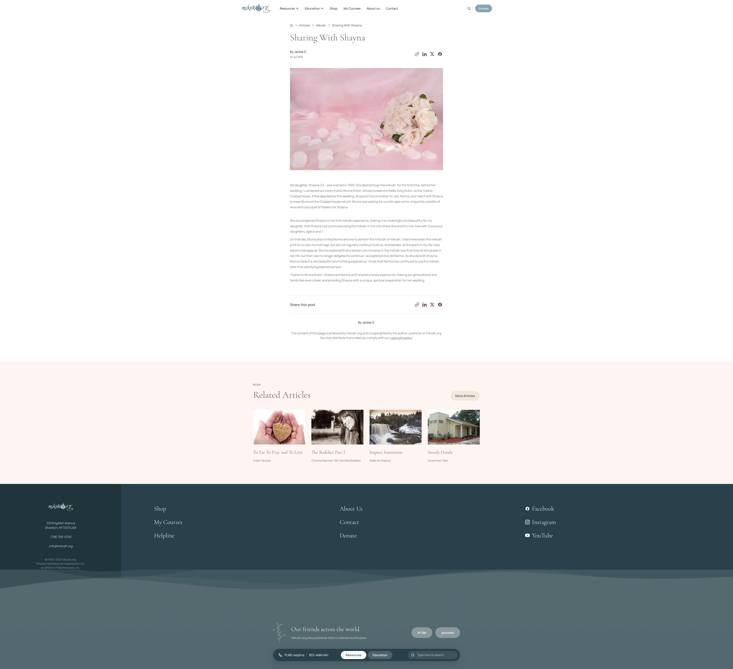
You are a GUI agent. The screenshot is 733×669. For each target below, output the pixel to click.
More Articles (465, 396)
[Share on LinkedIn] (425, 54)
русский (448, 632)
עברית (422, 632)
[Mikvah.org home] (256, 8)
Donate (483, 8)
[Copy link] (417, 54)
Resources (287, 8)
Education (312, 8)
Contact (392, 8)
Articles (304, 25)
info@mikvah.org (61, 546)
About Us (351, 508)
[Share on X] (432, 54)
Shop (333, 8)
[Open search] (469, 8)
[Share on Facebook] (440, 54)
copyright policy (401, 338)
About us (373, 8)
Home (291, 25)
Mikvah (321, 25)
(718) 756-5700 (60, 537)
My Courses (352, 8)
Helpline (164, 535)
